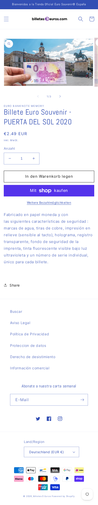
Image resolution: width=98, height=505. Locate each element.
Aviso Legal (20, 323)
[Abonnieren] (82, 400)
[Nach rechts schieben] (60, 96)
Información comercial (30, 368)
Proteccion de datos (28, 345)
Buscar (16, 311)
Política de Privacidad (29, 334)
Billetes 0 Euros (42, 496)
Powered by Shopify (63, 496)
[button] (6, 19)
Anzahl (9, 148)
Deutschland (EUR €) (46, 452)
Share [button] (15, 285)
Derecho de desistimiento (32, 357)
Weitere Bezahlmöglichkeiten (49, 202)
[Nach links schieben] (37, 96)
